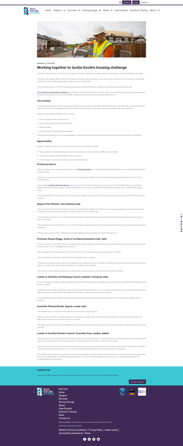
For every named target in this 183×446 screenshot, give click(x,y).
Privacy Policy (96, 429)
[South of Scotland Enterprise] (45, 392)
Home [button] (48, 10)
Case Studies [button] (121, 10)
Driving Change (66, 402)
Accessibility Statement (71, 433)
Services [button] (73, 10)
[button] (64, 10)
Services (63, 398)
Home (62, 392)
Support (63, 395)
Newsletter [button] (144, 2)
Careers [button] (135, 2)
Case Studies (65, 408)
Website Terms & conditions (73, 429)
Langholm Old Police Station (58, 185)
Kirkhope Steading (84, 169)
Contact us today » (137, 382)
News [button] (106, 10)
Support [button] (58, 10)
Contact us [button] (126, 2)
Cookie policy (111, 429)
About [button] (153, 10)
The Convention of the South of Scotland (52, 92)
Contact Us (64, 418)
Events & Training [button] (138, 10)
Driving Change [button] (89, 10)
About (62, 405)
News (61, 414)
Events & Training (68, 411)
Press (87, 433)
